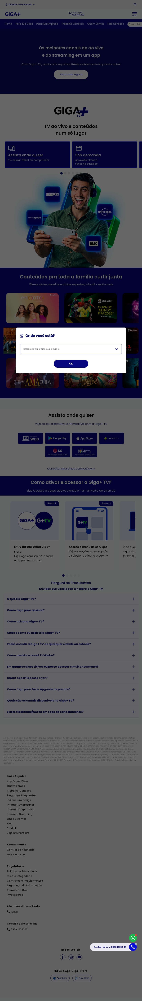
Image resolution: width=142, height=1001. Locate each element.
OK (71, 363)
